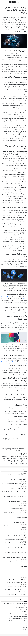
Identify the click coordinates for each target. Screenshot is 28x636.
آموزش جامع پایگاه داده (18, 395)
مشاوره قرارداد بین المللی (22, 629)
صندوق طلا (25, 627)
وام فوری (25, 631)
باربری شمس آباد (23, 609)
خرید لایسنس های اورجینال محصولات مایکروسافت (17, 620)
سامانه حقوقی (24, 625)
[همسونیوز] (14, 2)
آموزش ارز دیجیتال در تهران (21, 607)
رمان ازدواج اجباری (23, 622)
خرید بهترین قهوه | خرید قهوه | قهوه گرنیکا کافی (18, 618)
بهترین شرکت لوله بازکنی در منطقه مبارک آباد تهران (17, 613)
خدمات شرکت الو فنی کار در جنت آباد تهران (18, 616)
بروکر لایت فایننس (23, 611)
